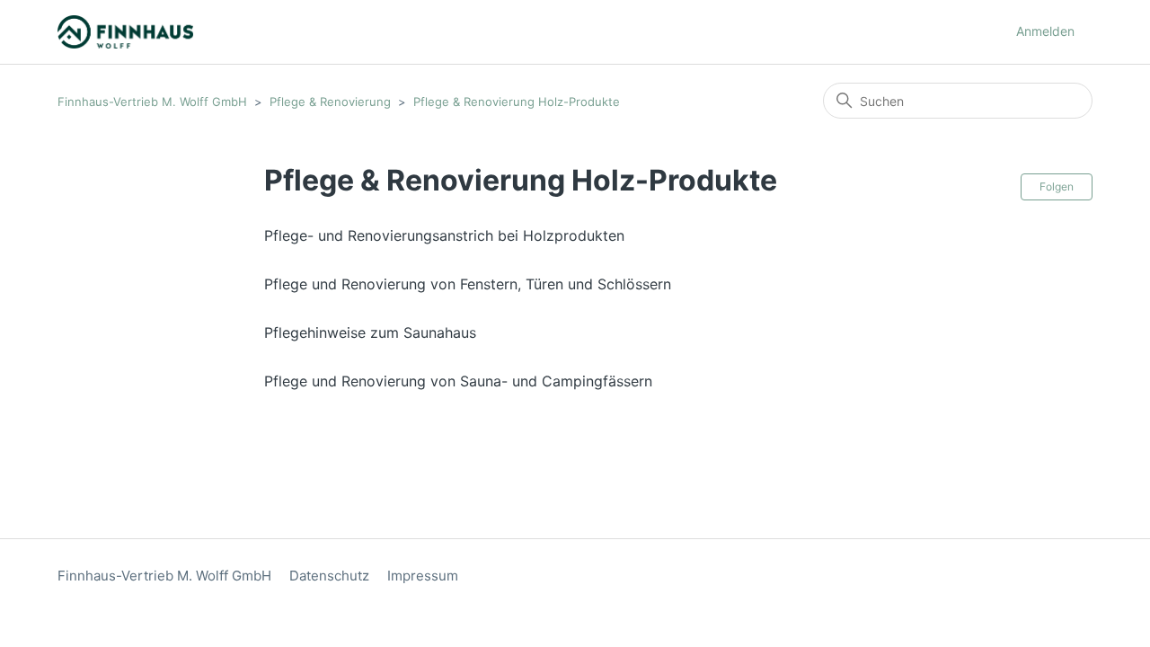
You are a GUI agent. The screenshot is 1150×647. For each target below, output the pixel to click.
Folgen (1056, 186)
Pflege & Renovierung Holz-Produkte (516, 101)
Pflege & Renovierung (330, 101)
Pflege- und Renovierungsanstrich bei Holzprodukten (444, 235)
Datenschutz (329, 575)
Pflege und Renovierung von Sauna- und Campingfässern (458, 381)
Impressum (422, 575)
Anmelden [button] (1045, 31)
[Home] (125, 32)
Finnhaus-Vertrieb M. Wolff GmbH (152, 101)
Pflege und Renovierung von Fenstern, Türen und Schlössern (467, 284)
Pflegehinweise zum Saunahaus (370, 332)
